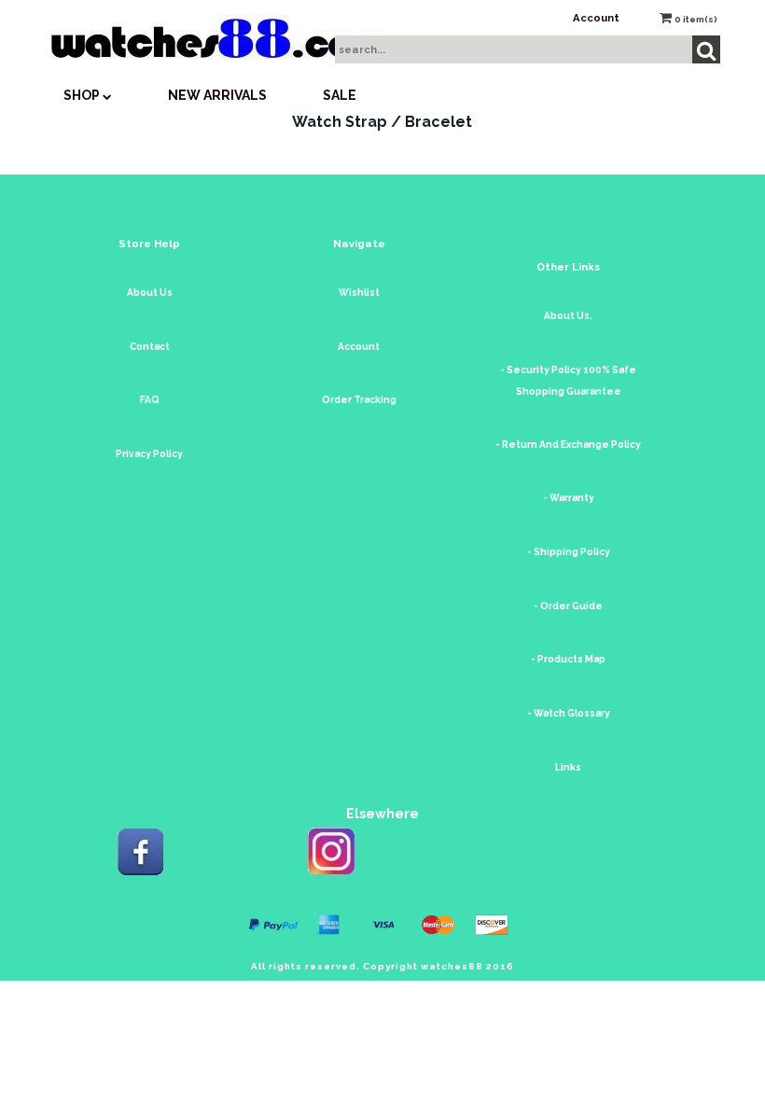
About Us (150, 292)
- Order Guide (568, 606)
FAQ (150, 400)
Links (568, 767)
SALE (339, 95)
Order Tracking (359, 400)
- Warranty (568, 498)
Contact (150, 346)
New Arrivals (217, 95)
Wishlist (359, 292)
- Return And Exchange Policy (568, 444)
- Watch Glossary (568, 713)
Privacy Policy (149, 454)
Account (596, 17)
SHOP (83, 95)
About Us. (568, 316)
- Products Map (568, 659)
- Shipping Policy (568, 552)
